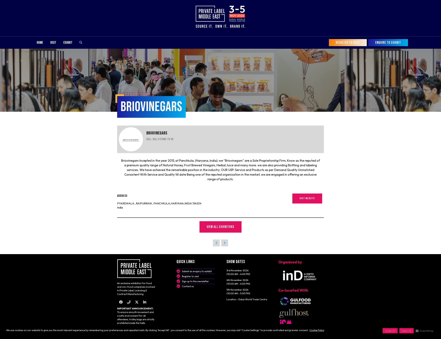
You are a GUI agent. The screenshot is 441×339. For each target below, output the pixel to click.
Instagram (128, 302)
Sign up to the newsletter (195, 281)
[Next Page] (224, 242)
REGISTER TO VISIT (348, 42)
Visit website (307, 198)
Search (81, 42)
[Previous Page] (216, 242)
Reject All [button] (406, 331)
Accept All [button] (390, 331)
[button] (424, 330)
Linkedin (144, 302)
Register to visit (190, 276)
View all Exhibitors (220, 227)
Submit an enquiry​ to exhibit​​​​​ (197, 271)
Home (40, 42)
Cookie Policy (316, 330)
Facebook (121, 302)
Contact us (188, 286)
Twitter (136, 302)
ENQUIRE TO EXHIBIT (388, 42)
